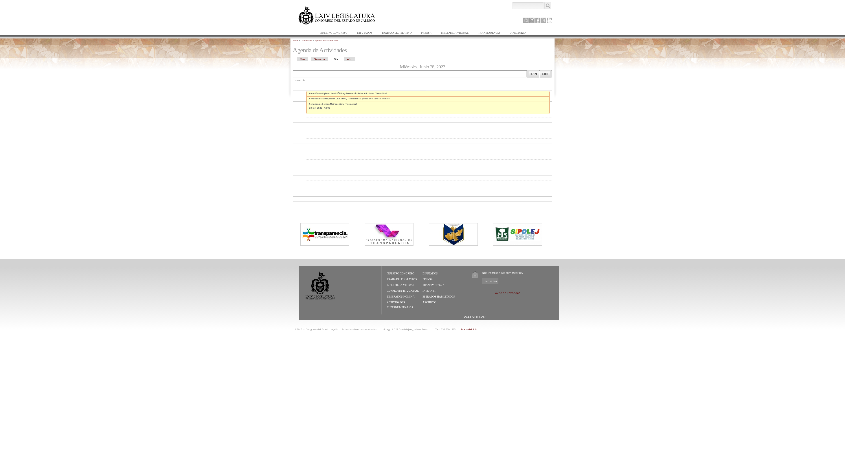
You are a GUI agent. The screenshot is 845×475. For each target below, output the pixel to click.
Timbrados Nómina (401, 296)
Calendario (306, 40)
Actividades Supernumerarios (400, 305)
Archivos (429, 302)
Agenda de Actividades (326, 40)
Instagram (532, 20)
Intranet (429, 290)
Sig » (545, 73)
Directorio (518, 32)
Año (349, 59)
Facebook (537, 20)
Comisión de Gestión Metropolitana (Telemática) (333, 103)
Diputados (362, 33)
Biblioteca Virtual (452, 33)
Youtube (549, 20)
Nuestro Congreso (331, 33)
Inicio (295, 40)
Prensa (424, 33)
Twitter (543, 20)
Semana (319, 59)
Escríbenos (490, 281)
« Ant (533, 73)
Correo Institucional (403, 290)
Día (337, 59)
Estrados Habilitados (438, 296)
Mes (302, 59)
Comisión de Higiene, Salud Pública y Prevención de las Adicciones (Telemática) (348, 93)
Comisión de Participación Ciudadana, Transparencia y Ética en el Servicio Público (349, 98)
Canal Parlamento (526, 20)
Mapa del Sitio (469, 329)
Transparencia (489, 32)
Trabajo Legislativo (394, 33)
